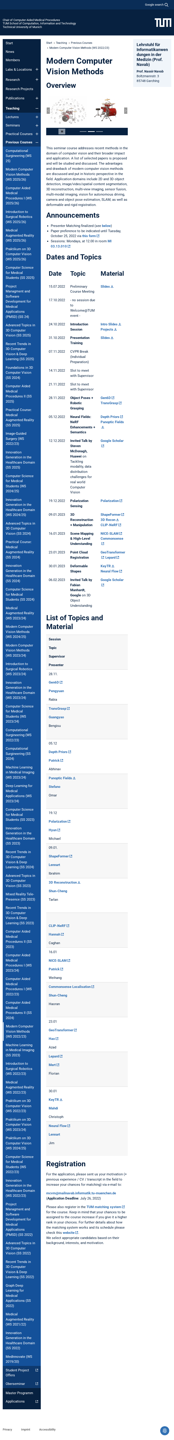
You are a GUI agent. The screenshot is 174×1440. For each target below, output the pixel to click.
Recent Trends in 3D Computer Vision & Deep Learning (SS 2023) (20, 915)
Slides (105, 287)
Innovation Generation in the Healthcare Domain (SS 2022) (20, 1340)
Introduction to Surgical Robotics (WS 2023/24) (19, 669)
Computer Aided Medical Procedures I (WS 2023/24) (19, 963)
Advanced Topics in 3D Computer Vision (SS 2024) (20, 528)
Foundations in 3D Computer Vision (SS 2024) (19, 373)
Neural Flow (109, 571)
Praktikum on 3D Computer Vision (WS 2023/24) (18, 1125)
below (106, 226)
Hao (52, 1039)
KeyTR (106, 566)
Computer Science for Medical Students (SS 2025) (20, 273)
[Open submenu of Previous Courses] (37, 142)
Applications (15, 1401)
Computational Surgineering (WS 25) (18, 156)
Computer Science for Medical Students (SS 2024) (20, 594)
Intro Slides (109, 324)
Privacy (7, 1429)
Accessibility (47, 1429)
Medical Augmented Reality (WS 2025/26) (20, 235)
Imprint (25, 1429)
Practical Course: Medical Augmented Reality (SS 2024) (20, 549)
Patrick (54, 761)
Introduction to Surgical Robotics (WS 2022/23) (19, 1069)
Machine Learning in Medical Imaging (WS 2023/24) (20, 772)
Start (9, 43)
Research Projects (19, 89)
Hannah (54, 934)
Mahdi (53, 1108)
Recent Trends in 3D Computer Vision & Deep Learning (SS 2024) (20, 859)
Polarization (110, 501)
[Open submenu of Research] (37, 79)
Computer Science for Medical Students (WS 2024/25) (20, 483)
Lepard (110, 557)
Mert (52, 1065)
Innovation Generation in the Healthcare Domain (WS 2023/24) (20, 690)
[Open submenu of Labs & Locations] (37, 69)
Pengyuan (56, 691)
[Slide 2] (91, 131)
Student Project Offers (17, 1372)
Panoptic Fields (60, 778)
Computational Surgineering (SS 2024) (18, 754)
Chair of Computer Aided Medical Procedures (31, 20)
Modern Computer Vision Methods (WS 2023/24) (19, 650)
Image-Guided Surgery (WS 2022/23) (16, 439)
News (10, 52)
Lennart (54, 865)
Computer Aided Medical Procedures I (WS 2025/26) (19, 195)
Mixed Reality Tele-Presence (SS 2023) (20, 896)
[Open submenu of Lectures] (37, 117)
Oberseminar (15, 1384)
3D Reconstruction (63, 882)
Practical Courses (19, 134)
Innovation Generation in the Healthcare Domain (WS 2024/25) (20, 507)
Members (13, 60)
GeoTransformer (61, 1030)
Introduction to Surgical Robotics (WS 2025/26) (19, 217)
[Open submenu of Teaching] (37, 108)
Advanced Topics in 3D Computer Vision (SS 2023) (20, 881)
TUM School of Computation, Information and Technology (39, 23)
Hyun (53, 830)
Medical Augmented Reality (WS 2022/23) (20, 1087)
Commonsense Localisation (70, 987)
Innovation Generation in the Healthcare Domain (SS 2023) (20, 836)
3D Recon (108, 520)
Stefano (54, 787)
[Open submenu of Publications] (37, 98)
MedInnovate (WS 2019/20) (19, 1359)
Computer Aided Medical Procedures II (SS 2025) (19, 394)
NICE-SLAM (109, 534)
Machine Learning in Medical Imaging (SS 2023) (20, 1050)
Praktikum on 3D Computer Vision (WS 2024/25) (18, 1143)
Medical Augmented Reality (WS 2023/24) (20, 613)
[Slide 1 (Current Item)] (83, 131)
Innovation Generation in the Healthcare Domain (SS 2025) (20, 460)
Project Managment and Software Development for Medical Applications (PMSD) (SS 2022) (19, 1219)
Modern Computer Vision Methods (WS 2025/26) (19, 174)
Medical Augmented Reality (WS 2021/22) (20, 1319)
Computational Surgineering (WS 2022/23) (18, 735)
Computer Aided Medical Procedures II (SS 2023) (19, 939)
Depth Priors (110, 417)
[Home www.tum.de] (163, 22)
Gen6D (106, 398)
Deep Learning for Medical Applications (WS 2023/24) (19, 793)
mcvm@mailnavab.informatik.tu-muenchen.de (81, 1193)
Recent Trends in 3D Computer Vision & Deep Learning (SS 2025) (20, 351)
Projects (107, 329)
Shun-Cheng (58, 891)
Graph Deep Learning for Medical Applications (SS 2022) (18, 1296)
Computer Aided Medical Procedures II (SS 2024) (19, 1010)
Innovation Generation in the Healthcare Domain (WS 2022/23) (20, 1188)
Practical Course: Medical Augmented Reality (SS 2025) (20, 417)
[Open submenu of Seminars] (37, 125)
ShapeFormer (111, 515)
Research (13, 80)
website (69, 1233)
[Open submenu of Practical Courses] (37, 134)
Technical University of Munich (22, 27)
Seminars (13, 125)
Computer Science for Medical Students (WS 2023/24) (20, 714)
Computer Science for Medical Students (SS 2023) (20, 815)
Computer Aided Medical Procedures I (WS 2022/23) (19, 986)
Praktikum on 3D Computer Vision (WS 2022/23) (18, 1106)
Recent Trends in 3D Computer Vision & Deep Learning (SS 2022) (20, 1269)
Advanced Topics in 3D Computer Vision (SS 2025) (20, 330)
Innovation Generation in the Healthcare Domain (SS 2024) (20, 573)
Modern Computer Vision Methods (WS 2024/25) (19, 632)
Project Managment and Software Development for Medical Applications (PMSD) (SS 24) (18, 301)
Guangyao (56, 717)
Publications (15, 98)
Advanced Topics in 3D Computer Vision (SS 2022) (20, 1248)
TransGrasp (109, 403)
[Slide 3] (99, 131)
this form (89, 236)
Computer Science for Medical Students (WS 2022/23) (20, 1164)
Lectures (12, 117)
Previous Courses (19, 142)
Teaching (12, 108)
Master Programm (19, 1393)
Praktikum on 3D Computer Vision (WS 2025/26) (18, 254)
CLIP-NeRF (109, 525)
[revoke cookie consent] (164, 1430)
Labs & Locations (19, 70)
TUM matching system (104, 1207)
